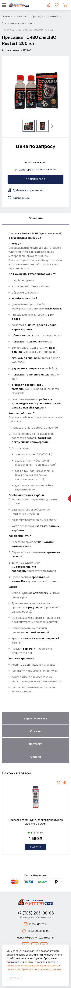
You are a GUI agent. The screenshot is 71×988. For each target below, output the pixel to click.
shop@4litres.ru (38, 924)
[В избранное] (59, 782)
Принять (14, 977)
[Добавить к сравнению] (64, 782)
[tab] (35, 218)
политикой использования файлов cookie (32, 965)
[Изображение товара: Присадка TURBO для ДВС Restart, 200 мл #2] (42, 126)
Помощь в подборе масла (35, 917)
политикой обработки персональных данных (34, 969)
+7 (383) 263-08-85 (35, 913)
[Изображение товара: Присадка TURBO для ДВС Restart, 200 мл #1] (29, 126)
